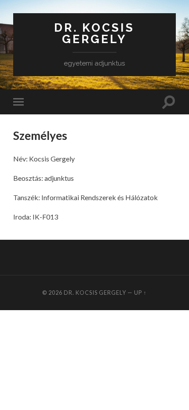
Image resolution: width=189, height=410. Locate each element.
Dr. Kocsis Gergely (94, 33)
